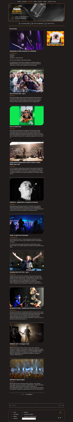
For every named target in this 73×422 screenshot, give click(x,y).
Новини (19, 1)
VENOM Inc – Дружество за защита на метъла (24, 202)
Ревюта (35, 1)
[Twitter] (60, 418)
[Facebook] (58, 418)
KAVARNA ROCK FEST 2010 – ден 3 (19, 272)
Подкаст (45, 1)
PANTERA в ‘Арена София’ (17, 379)
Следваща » (30, 394)
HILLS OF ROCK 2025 (15, 126)
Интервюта (24, 1)
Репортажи (30, 1)
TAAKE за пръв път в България (19, 235)
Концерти (40, 1)
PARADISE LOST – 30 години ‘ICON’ (19, 344)
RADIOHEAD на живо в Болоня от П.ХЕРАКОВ (23, 51)
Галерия (49, 1)
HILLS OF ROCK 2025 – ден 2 (18, 93)
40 (25, 394)
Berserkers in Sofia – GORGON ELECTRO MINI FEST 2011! (25, 308)
